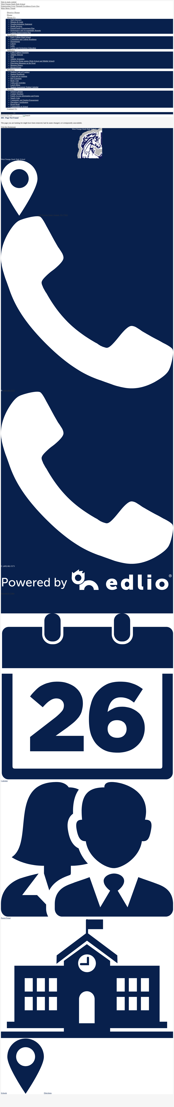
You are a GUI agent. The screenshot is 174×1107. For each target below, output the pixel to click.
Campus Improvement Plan (20, 33)
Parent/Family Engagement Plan (22, 28)
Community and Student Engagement (24, 100)
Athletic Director (16, 55)
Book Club (14, 81)
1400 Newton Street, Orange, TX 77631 (53, 215)
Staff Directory (16, 20)
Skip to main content (8, 2)
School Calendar (16, 92)
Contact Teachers (16, 94)
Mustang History (16, 65)
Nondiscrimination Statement (21, 24)
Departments (15, 42)
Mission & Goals (16, 22)
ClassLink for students (18, 76)
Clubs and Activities (17, 83)
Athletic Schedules (17, 59)
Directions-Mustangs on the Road (23, 63)
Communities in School (19, 107)
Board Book (15, 104)
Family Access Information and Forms (24, 96)
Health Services (16, 26)
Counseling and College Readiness (23, 39)
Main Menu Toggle (8, 8)
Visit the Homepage (8, 127)
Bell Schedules (16, 78)
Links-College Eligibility (19, 53)
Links (12, 46)
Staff (12, 57)
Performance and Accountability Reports (25, 31)
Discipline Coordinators (19, 102)
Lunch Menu (15, 85)
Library (13, 44)
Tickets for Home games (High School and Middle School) (32, 61)
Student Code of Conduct (19, 72)
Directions (48, 1093)
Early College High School (20, 37)
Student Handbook (17, 74)
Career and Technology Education (23, 48)
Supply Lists (15, 98)
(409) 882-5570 (9, 391)
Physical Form (15, 67)
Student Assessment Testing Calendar (24, 87)
